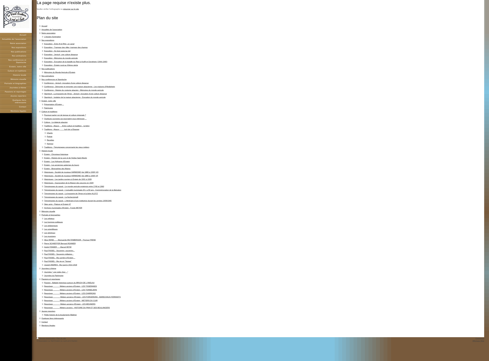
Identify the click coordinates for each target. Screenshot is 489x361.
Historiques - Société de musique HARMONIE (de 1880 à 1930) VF (71, 176)
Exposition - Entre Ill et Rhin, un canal (59, 44)
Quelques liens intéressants (53, 318)
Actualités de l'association (52, 30)
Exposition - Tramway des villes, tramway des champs (66, 47)
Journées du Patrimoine (53, 276)
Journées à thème (49, 268)
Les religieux (49, 218)
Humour (50, 144)
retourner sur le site (71, 9)
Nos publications (48, 69)
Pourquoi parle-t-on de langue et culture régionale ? (65, 115)
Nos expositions (48, 40)
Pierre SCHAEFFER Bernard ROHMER (60, 243)
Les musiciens (50, 236)
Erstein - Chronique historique (56, 154)
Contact (45, 322)
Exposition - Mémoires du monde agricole (61, 58)
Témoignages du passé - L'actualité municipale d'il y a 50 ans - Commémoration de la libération (82, 190)
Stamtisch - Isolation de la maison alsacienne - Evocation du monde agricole (75, 97)
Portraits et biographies (51, 215)
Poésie (49, 136)
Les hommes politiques (53, 222)
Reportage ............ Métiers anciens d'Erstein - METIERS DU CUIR (71, 300)
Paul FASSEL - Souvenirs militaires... (59, 254)
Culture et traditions (49, 112)
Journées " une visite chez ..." (56, 272)
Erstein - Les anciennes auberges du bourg (61, 165)
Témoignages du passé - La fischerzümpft (61, 197)
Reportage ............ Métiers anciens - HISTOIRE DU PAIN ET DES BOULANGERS (77, 308)
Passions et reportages (51, 279)
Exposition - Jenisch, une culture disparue (61, 54)
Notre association (49, 33)
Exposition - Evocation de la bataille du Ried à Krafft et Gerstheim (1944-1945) (75, 62)
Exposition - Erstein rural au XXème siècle (61, 65)
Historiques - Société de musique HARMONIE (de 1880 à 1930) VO (71, 172)
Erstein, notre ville (49, 101)
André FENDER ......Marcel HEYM (57, 247)
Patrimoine (48, 108)
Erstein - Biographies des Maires (57, 169)
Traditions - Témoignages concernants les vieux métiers (66, 147)
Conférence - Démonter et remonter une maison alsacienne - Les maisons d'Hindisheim (79, 87)
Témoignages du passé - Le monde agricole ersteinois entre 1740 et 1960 (74, 186)
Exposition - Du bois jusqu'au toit (57, 51)
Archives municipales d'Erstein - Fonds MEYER (63, 208)
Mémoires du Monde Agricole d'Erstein (59, 72)
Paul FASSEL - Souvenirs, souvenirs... (59, 251)
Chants (50, 133)
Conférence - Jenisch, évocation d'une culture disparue (66, 83)
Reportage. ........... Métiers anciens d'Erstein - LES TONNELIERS (70, 290)
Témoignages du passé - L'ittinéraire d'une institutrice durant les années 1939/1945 (78, 201)
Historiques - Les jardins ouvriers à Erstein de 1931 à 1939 (68, 179)
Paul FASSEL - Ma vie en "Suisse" (57, 261)
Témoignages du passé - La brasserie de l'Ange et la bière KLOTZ (71, 194)
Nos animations (48, 76)
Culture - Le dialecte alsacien (56, 122)
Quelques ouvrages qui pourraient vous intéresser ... (65, 119)
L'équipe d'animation (52, 37)
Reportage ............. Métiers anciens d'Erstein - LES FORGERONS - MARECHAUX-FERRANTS (82, 297)
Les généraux (49, 233)
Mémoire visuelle (48, 211)
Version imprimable (47, 338)
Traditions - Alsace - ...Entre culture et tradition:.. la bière (67, 126)
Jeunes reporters (48, 311)
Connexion (480, 338)
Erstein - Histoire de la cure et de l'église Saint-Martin (65, 158)
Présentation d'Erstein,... (54, 104)
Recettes (50, 140)
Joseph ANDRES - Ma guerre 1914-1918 (60, 265)
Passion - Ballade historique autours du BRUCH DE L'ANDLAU (69, 283)
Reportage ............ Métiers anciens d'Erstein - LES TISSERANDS (70, 286)
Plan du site (61, 338)
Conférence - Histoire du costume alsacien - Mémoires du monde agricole (74, 90)
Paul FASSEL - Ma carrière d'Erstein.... (59, 258)
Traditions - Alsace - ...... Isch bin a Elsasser (61, 129)
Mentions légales (48, 325)
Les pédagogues (51, 226)
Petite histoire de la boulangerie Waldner (60, 315)
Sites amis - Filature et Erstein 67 (57, 204)
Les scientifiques (51, 229)
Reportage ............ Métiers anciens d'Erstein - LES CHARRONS (70, 293)
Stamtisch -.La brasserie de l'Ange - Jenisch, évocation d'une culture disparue (75, 94)
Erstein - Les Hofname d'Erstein (57, 161)
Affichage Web (478, 341)
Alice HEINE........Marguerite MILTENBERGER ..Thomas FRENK (70, 240)
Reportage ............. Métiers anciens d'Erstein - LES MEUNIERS (69, 304)
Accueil (44, 26)
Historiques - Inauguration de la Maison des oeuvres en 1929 (68, 183)
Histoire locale (47, 151)
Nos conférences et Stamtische (54, 79)
